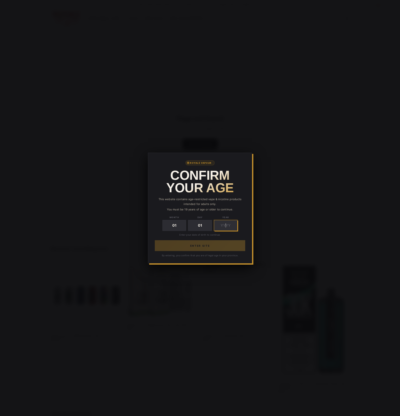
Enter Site (200, 245)
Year (225, 217)
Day (200, 217)
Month (174, 217)
